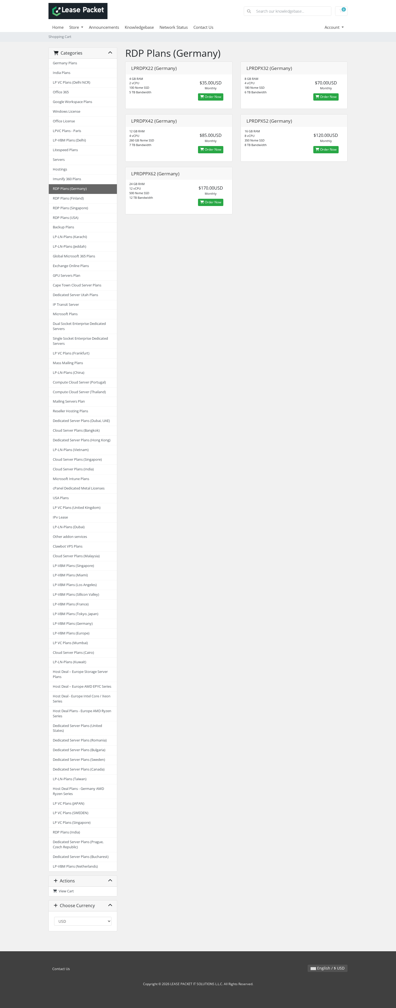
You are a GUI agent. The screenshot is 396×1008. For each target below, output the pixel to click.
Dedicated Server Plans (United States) (77, 728)
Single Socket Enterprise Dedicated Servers (80, 341)
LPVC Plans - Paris (67, 131)
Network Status (173, 27)
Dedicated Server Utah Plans (75, 295)
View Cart (65, 891)
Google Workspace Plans (72, 102)
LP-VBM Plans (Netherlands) (75, 866)
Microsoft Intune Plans (71, 479)
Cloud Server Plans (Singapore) (77, 459)
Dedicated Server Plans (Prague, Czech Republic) (78, 844)
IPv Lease (60, 517)
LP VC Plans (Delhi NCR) (71, 82)
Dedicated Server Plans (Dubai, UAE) (81, 420)
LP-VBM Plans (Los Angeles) (75, 585)
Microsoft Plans (65, 314)
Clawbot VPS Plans (67, 546)
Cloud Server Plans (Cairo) (73, 652)
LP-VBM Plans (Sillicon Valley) (76, 594)
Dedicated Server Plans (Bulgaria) (79, 750)
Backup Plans (63, 227)
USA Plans (61, 498)
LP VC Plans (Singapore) (72, 822)
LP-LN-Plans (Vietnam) (71, 450)
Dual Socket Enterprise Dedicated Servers (79, 326)
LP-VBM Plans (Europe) (71, 633)
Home (58, 27)
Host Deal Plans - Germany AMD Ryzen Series (78, 791)
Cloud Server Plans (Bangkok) (76, 430)
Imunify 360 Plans (67, 179)
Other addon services (70, 536)
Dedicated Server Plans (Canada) (79, 769)
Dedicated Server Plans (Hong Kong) (81, 440)
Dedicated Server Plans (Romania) (80, 740)
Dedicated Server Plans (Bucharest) (81, 856)
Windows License (66, 111)
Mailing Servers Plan (69, 401)
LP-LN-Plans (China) (68, 372)
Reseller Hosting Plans (70, 411)
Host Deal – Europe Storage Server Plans (80, 674)
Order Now (212, 96)
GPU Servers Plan (66, 275)
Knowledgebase (139, 27)
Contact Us (203, 27)
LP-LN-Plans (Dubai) (69, 527)
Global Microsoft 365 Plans (74, 256)
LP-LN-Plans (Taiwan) (69, 779)
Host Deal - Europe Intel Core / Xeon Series (81, 699)
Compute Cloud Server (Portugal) (79, 382)
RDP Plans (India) (66, 832)
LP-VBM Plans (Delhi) (69, 140)
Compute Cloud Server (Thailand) (79, 392)
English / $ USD (330, 968)
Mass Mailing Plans (68, 363)
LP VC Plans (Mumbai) (70, 643)
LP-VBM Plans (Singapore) (73, 565)
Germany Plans (65, 63)
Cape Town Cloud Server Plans (77, 285)
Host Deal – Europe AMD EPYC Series (82, 686)
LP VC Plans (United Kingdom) (76, 507)
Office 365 (61, 92)
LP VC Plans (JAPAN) (68, 803)
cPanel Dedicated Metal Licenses (79, 488)
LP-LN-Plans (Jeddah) (69, 246)
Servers (59, 159)
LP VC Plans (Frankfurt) (71, 353)
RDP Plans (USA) (65, 217)
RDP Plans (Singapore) (70, 208)
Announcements (104, 27)
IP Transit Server (66, 304)
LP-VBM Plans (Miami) (70, 575)
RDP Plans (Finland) (68, 198)
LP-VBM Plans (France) (71, 604)
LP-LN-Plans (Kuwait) (69, 662)
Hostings (60, 169)
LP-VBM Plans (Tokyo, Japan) (75, 614)
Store (74, 27)
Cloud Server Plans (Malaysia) (76, 556)
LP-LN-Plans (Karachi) (70, 237)
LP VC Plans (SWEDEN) (70, 813)
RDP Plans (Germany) (70, 188)
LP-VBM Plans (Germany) (73, 623)
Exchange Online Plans (71, 266)
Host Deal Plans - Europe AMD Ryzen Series (82, 713)
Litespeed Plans (65, 150)
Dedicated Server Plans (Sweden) (79, 759)
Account (333, 27)
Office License (64, 121)
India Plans (61, 72)
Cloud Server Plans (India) (73, 469)
